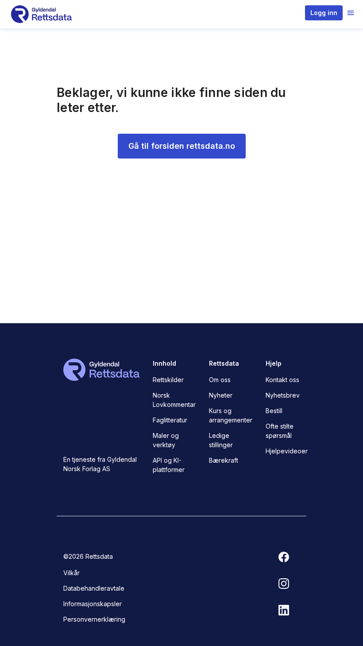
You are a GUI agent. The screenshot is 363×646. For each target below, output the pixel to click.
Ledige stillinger (221, 440)
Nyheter (220, 395)
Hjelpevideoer (287, 451)
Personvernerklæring (94, 619)
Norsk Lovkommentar (174, 399)
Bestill (274, 410)
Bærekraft (223, 460)
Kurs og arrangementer (230, 415)
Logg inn (323, 12)
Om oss (220, 379)
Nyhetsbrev (283, 395)
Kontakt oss (282, 379)
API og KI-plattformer (169, 464)
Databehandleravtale (93, 588)
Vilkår (71, 572)
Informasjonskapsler (92, 603)
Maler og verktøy (166, 440)
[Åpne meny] (350, 13)
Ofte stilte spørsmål (279, 430)
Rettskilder (168, 379)
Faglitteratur (170, 420)
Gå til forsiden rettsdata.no (181, 146)
